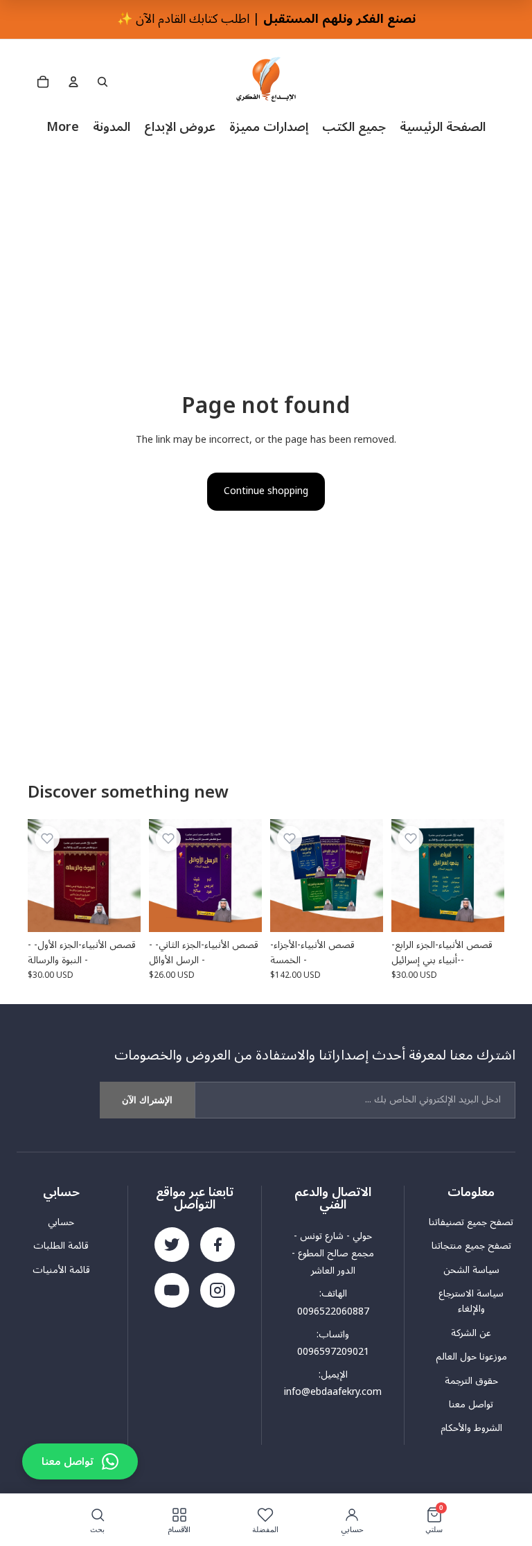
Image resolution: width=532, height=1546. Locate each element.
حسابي (61, 1222)
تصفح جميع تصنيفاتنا (471, 1222)
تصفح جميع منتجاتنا (471, 1246)
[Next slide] (368, 875)
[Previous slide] (285, 875)
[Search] (102, 82)
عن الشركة (471, 1333)
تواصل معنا (471, 1404)
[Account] (73, 82)
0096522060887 (333, 1311)
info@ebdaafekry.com (333, 1392)
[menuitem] (62, 126)
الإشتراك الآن (147, 1100)
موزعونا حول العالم (471, 1356)
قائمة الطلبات (61, 1246)
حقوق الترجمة (471, 1381)
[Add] (119, 910)
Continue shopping (266, 491)
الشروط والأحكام (471, 1428)
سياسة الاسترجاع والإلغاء (471, 1301)
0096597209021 (333, 1352)
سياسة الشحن (471, 1270)
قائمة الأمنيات (61, 1270)
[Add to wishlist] (47, 838)
